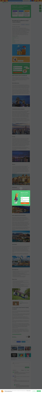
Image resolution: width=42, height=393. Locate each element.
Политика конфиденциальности (8, 391)
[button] (21, 188)
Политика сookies (29, 390)
